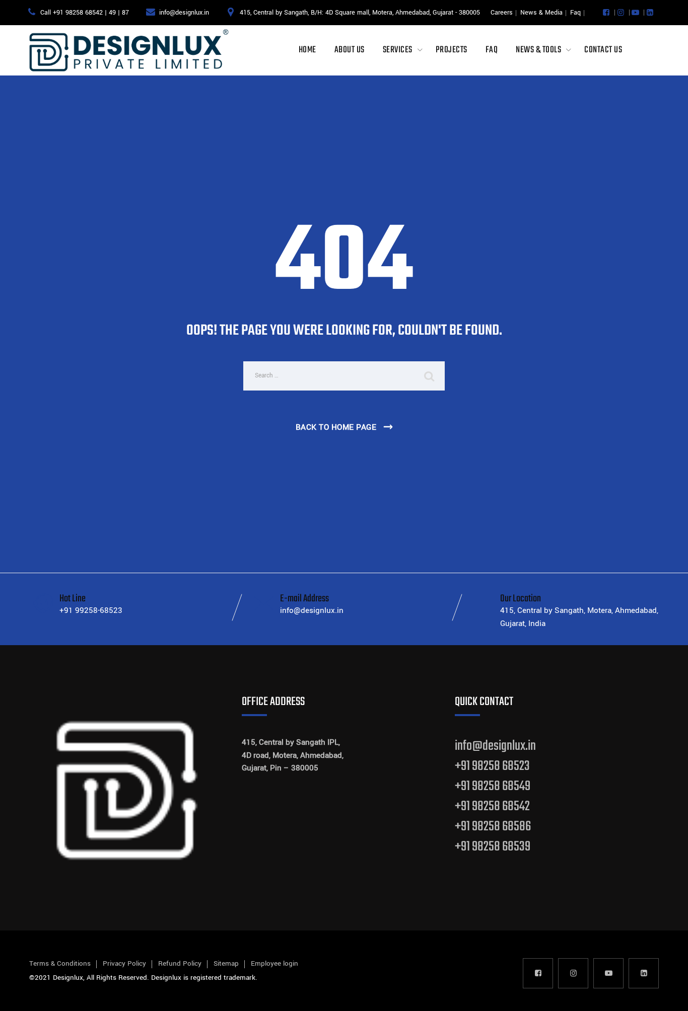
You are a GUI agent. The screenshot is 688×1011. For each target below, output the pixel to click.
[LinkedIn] (650, 13)
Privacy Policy (124, 963)
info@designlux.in (495, 746)
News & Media (541, 12)
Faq (575, 12)
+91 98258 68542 (492, 806)
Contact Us (603, 50)
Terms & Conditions (60, 963)
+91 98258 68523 (492, 766)
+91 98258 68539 (492, 847)
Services (397, 50)
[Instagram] (620, 13)
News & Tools (538, 50)
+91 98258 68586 (493, 826)
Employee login (274, 963)
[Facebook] (606, 13)
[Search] (429, 375)
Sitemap (226, 963)
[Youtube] (635, 13)
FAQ (492, 50)
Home (307, 50)
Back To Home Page (336, 427)
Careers (502, 12)
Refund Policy (179, 963)
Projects (451, 50)
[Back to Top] (666, 994)
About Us (349, 50)
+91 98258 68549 (492, 786)
